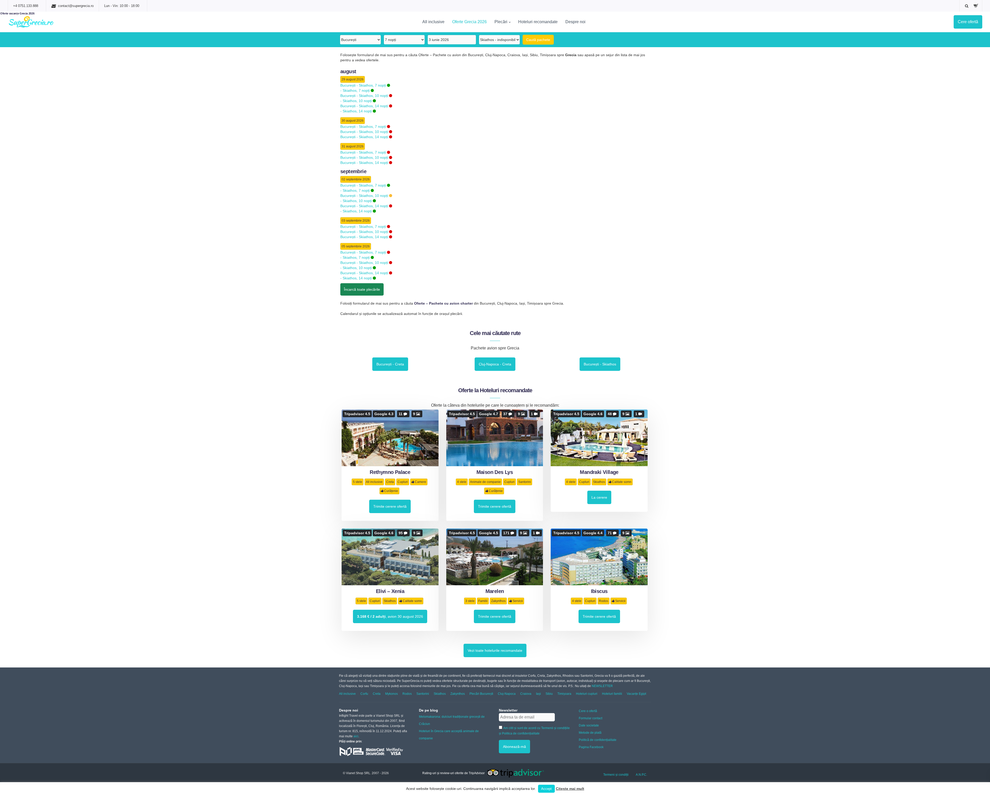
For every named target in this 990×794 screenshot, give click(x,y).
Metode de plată (590, 732)
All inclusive (433, 22)
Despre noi (575, 22)
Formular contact (590, 718)
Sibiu (549, 694)
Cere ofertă (968, 22)
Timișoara (564, 694)
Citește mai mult (570, 789)
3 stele (470, 601)
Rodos (603, 601)
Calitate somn (621, 482)
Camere (420, 482)
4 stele (461, 482)
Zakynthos (498, 601)
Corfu (364, 694)
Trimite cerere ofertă (390, 506)
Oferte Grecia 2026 (469, 22)
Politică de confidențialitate (597, 740)
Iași (538, 694)
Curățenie (391, 491)
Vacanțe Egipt (636, 694)
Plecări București (481, 694)
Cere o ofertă (588, 711)
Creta (390, 482)
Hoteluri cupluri (586, 694)
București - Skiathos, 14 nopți (364, 106)
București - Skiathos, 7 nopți (363, 85)
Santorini (524, 482)
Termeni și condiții (616, 774)
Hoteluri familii (612, 694)
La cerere (599, 497)
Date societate (589, 725)
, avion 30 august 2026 (390, 616)
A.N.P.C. (641, 774)
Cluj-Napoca (507, 694)
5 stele (357, 482)
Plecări (500, 22)
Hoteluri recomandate (538, 22)
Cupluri (403, 482)
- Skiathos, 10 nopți (356, 101)
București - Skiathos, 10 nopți (364, 96)
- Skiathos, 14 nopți (356, 111)
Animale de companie (485, 482)
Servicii (518, 601)
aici (355, 736)
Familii (483, 601)
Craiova (525, 694)
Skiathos (599, 482)
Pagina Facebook (591, 747)
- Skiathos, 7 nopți (355, 90)
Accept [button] (546, 789)
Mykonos (391, 694)
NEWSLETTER (602, 686)
